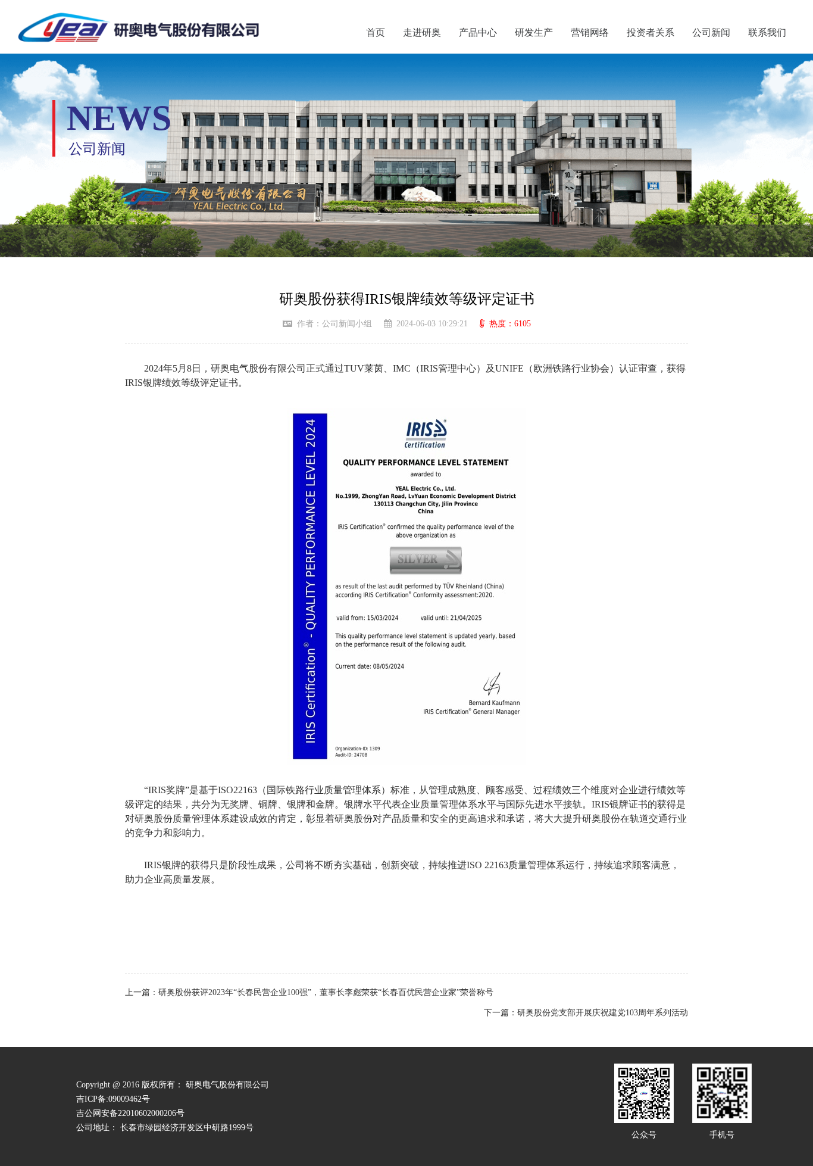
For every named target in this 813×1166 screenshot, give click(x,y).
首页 (375, 32)
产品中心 (478, 32)
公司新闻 (711, 32)
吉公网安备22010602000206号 (130, 1113)
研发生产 (534, 32)
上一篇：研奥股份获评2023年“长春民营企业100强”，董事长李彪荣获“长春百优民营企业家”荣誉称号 (309, 992)
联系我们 (767, 32)
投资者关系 (650, 32)
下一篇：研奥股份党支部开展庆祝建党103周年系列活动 (586, 1012)
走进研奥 (422, 32)
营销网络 (590, 32)
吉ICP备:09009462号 (113, 1099)
